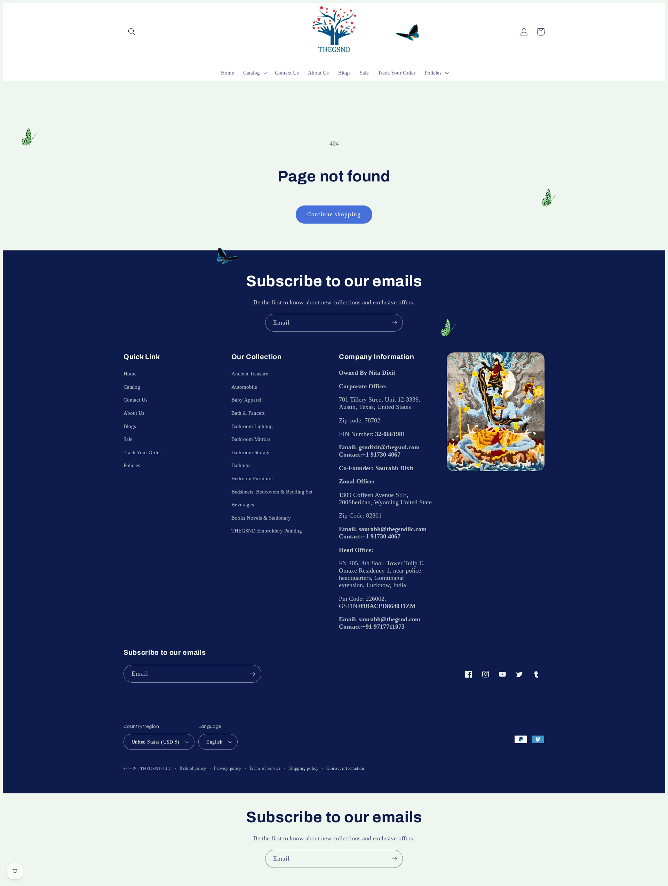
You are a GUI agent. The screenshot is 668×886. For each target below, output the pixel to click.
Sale (128, 439)
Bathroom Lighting (252, 426)
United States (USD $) (155, 742)
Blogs (130, 426)
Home (130, 373)
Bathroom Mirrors (250, 439)
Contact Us (136, 400)
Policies (132, 465)
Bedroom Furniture (252, 478)
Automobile (244, 387)
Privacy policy (227, 768)
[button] (132, 31)
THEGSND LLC (156, 768)
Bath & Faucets (248, 413)
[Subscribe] (394, 323)
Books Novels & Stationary (261, 518)
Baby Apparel (246, 400)
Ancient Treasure (249, 373)
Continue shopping (334, 214)
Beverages (242, 504)
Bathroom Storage (251, 452)
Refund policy (193, 768)
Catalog (132, 387)
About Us (134, 413)
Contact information (345, 768)
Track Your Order (142, 452)
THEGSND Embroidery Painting (266, 531)
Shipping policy (303, 768)
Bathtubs (240, 465)
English (214, 742)
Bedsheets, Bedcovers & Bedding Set (271, 492)
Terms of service (265, 768)
